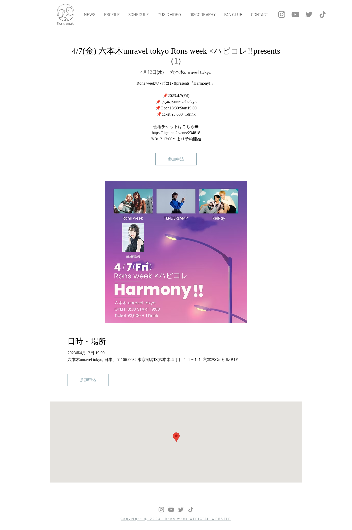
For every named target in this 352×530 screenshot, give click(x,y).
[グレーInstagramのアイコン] (281, 14)
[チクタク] (322, 14)
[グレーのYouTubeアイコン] (295, 14)
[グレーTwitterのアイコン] (309, 14)
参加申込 (176, 159)
